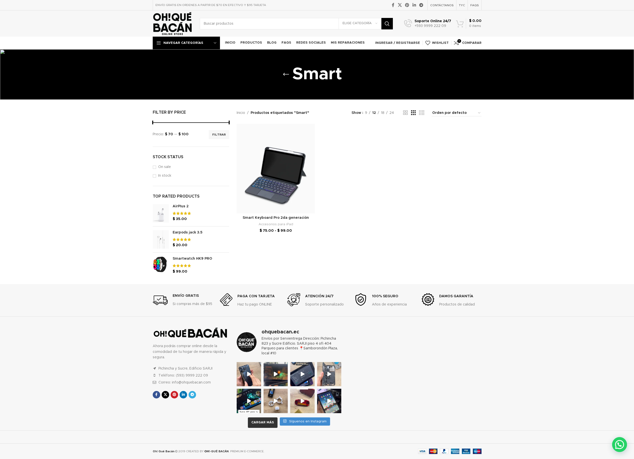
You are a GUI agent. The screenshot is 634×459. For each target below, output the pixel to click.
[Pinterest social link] (407, 5)
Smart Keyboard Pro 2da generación (276, 218)
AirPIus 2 (181, 206)
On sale (164, 167)
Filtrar (219, 134)
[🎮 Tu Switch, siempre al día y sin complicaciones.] (249, 401)
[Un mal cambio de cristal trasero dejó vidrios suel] (329, 374)
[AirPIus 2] (161, 213)
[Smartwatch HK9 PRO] (161, 265)
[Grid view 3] (413, 113)
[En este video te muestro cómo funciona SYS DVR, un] (276, 374)
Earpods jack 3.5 (188, 232)
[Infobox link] (427, 23)
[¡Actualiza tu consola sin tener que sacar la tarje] (302, 374)
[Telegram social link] (421, 5)
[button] (619, 444)
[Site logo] (172, 23)
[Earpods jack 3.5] (161, 239)
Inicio (241, 113)
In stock (164, 175)
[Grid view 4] (421, 113)
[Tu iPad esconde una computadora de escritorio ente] (329, 401)
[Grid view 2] (405, 113)
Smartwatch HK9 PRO (192, 258)
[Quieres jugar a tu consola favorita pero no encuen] (302, 401)
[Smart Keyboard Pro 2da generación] (276, 168)
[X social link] (399, 5)
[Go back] (286, 74)
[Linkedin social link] (414, 5)
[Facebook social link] (393, 5)
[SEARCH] (387, 23)
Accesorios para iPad (276, 224)
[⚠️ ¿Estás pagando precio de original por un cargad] (276, 401)
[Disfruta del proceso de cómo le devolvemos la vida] (249, 374)
